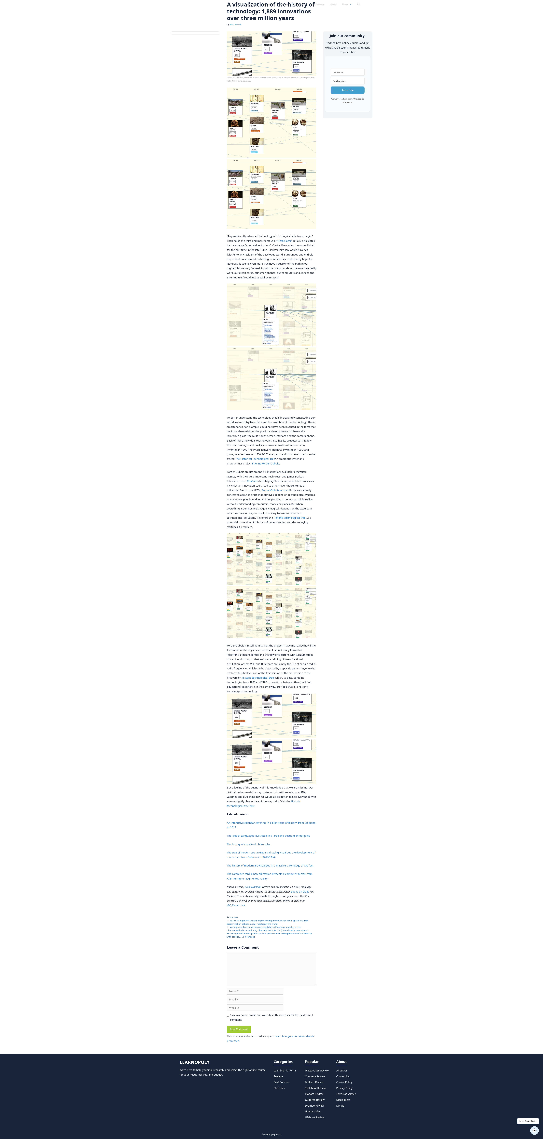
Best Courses (318, 4)
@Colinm (232, 905)
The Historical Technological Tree (255, 458)
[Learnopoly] (195, 4)
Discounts (299, 4)
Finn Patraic (236, 24)
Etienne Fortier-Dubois (265, 463)
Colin (248, 887)
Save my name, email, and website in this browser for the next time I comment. (271, 1017)
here (252, 806)
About (333, 4)
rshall (258, 887)
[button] (534, 1130)
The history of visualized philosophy (248, 844)
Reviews (284, 4)
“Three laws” (284, 240)
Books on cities (300, 891)
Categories (249, 4)
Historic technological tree (289, 517)
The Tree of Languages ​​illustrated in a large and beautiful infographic (268, 835)
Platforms (269, 4)
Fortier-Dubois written (275, 490)
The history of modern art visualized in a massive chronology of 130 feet (270, 865)
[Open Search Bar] (358, 4)
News (345, 4)
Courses (234, 917)
